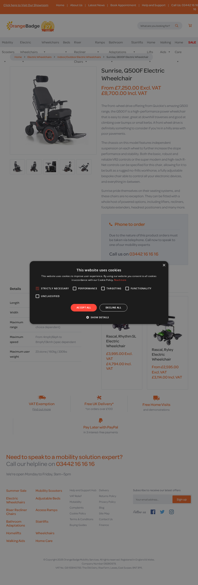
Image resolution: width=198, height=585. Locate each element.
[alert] (99, 292)
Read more (120, 280)
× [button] (163, 265)
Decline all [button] (113, 307)
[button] (99, 317)
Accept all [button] (84, 307)
